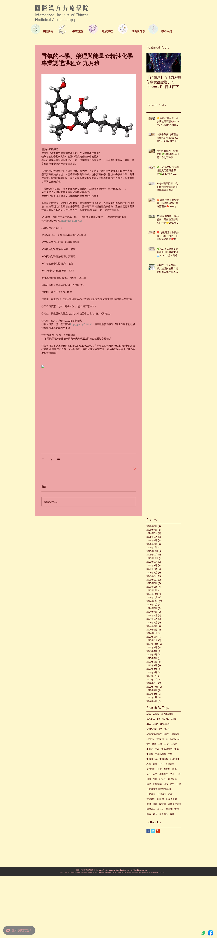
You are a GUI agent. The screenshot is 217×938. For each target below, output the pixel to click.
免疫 (148, 773)
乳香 (155, 763)
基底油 (160, 808)
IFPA (148, 723)
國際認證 (150, 808)
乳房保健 (174, 758)
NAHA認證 (165, 723)
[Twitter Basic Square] (153, 831)
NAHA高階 (151, 728)
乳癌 (148, 763)
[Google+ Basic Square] (158, 831)
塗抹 (176, 808)
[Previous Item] (151, 62)
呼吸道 (160, 798)
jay (148, 743)
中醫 (170, 753)
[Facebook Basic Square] (148, 831)
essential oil (162, 738)
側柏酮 (167, 768)
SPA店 (167, 728)
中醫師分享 (152, 758)
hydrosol (175, 738)
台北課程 (150, 793)
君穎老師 (150, 798)
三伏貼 (174, 743)
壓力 (148, 814)
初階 (148, 779)
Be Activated (167, 713)
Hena (173, 718)
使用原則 (150, 768)
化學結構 (157, 783)
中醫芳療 (163, 758)
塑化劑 (169, 808)
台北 (178, 783)
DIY (158, 718)
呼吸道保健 (171, 798)
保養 (159, 768)
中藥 (176, 748)
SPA (160, 728)
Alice (148, 713)
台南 (170, 793)
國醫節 (162, 804)
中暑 (157, 748)
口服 (166, 783)
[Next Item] (176, 62)
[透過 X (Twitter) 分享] (50, 458)
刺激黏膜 (172, 779)
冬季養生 (163, 773)
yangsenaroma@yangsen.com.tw (151, 872)
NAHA (155, 723)
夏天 (155, 814)
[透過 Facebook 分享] (42, 458)
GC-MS (165, 718)
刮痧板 (162, 779)
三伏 (166, 743)
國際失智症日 (174, 804)
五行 (161, 763)
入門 (155, 773)
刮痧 (155, 779)
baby (166, 733)
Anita (156, 713)
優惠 (174, 768)
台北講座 (161, 793)
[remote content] (88, 366)
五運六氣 (170, 763)
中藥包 (149, 753)
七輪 (154, 743)
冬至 (172, 773)
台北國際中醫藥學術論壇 (158, 788)
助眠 (148, 783)
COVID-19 (150, 718)
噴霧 (155, 804)
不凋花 (149, 748)
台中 (172, 783)
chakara (174, 733)
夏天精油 (163, 814)
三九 (160, 743)
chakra (150, 738)
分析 (178, 773)
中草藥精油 (167, 748)
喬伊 (148, 804)
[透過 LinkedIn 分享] (58, 458)
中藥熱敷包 (160, 753)
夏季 (172, 814)
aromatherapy (154, 733)
